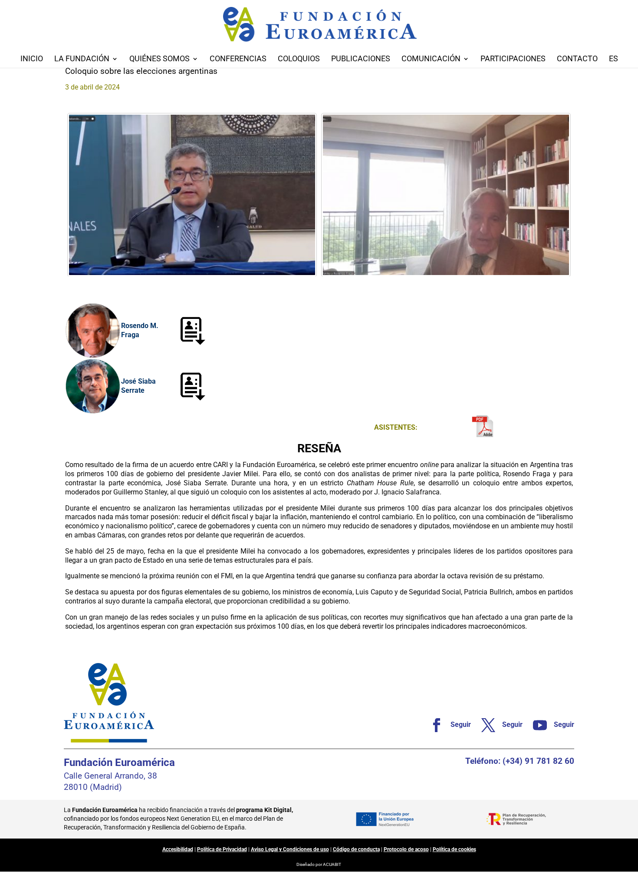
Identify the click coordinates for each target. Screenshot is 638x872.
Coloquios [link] (299, 59)
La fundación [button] (81, 59)
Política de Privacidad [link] (222, 849)
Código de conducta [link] (356, 849)
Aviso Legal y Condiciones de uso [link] (290, 849)
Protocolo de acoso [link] (406, 849)
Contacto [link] (577, 59)
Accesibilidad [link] (177, 849)
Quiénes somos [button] (159, 59)
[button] (629, 809)
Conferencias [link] (238, 59)
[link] (192, 194)
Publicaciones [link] (360, 59)
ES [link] (613, 59)
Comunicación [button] (430, 59)
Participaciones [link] (513, 59)
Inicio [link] (31, 59)
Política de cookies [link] (454, 849)
